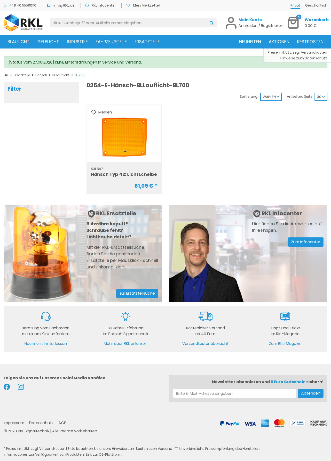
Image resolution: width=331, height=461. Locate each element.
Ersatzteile (147, 42)
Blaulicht (19, 42)
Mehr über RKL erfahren (125, 343)
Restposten (310, 42)
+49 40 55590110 (23, 5)
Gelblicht (48, 42)
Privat (295, 5)
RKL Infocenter (104, 5)
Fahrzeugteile (111, 42)
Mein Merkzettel (146, 5)
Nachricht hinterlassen (45, 343)
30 (319, 96)
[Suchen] (211, 22)
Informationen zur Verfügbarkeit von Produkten (44, 454)
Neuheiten (250, 42)
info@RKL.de (64, 5)
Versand (165, 448)
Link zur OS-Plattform (104, 454)
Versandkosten (52, 448)
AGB (62, 423)
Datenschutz (42, 423)
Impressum (14, 423)
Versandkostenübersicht (205, 343)
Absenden (310, 393)
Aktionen (279, 42)
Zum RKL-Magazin (285, 343)
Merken (105, 112)
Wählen (269, 96)
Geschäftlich (316, 5)
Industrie (77, 42)
